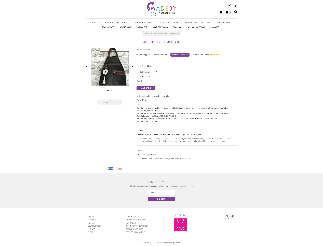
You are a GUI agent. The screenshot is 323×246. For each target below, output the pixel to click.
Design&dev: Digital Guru (171, 242)
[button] (108, 90)
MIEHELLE (205, 22)
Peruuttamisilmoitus (135, 232)
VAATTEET (177, 27)
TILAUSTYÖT (215, 27)
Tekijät (91, 223)
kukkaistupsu (185, 158)
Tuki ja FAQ (131, 223)
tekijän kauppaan (143, 54)
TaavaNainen (145, 49)
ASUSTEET (94, 22)
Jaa (111, 168)
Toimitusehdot (132, 217)
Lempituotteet (94, 226)
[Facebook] (229, 6)
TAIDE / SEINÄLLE (160, 27)
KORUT (108, 22)
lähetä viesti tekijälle (180, 54)
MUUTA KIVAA (108, 27)
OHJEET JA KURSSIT (197, 27)
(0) (229, 12)
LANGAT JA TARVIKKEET (144, 22)
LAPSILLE (163, 22)
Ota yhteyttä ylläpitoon (137, 226)
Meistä (91, 217)
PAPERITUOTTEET (224, 22)
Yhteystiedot (94, 220)
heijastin (156, 158)
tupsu (171, 158)
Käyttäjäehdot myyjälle (137, 220)
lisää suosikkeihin (160, 54)
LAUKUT (176, 22)
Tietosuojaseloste (134, 229)
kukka (176, 158)
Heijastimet (152, 154)
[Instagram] (235, 6)
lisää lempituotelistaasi (110, 102)
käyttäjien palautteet (201, 54)
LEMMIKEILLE (191, 22)
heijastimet (164, 158)
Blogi (90, 232)
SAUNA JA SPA (126, 27)
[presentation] (87, 67)
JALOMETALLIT (123, 22)
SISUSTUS (142, 27)
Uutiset (91, 229)
